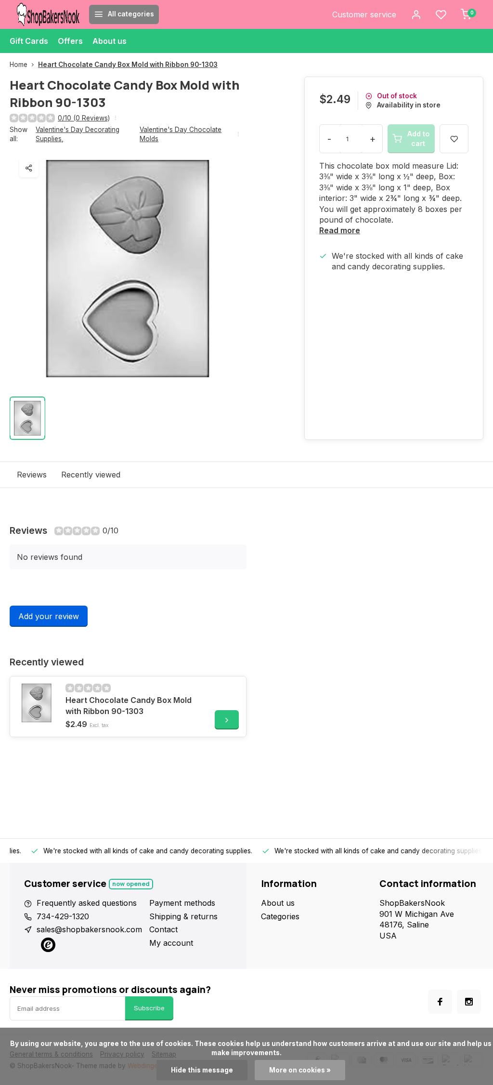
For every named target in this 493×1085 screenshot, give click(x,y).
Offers (70, 41)
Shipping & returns (183, 916)
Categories (280, 916)
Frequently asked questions (87, 903)
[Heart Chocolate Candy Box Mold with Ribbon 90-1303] (36, 703)
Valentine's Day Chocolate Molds (180, 134)
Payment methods (182, 903)
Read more (339, 230)
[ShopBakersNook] (48, 14)
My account (171, 943)
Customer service (364, 14)
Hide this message (202, 1070)
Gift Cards (29, 41)
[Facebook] (440, 1002)
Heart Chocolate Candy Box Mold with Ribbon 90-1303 (128, 64)
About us (109, 41)
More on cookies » (300, 1070)
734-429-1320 (63, 916)
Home (18, 64)
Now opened (131, 884)
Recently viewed (90, 474)
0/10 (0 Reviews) (84, 118)
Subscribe (149, 1008)
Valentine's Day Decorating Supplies (77, 134)
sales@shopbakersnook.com (89, 929)
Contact (163, 929)
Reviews (32, 474)
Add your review (48, 616)
